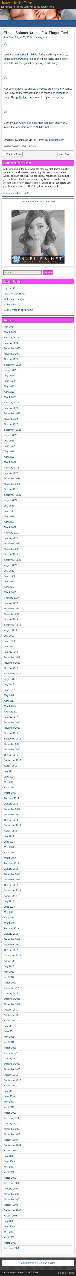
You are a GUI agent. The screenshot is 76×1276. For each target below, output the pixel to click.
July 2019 (9, 635)
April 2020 (9, 587)
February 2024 (11, 337)
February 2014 (11, 863)
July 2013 (9, 901)
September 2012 (12, 955)
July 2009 (9, 1156)
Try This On (10, 288)
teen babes (20, 54)
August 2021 (10, 500)
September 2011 (12, 1015)
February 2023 (11, 402)
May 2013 (9, 912)
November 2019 (12, 614)
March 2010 (10, 1112)
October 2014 (11, 820)
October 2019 (11, 619)
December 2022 (12, 413)
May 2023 (9, 386)
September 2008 (12, 1210)
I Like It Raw (10, 304)
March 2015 (10, 793)
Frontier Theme (66, 1272)
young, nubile (44, 63)
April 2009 (9, 1172)
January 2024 (11, 343)
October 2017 (11, 668)
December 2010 (12, 1064)
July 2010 (9, 1091)
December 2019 (12, 608)
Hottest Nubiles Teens (17, 3)
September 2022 (12, 429)
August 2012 (10, 961)
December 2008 (12, 1194)
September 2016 (12, 738)
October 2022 (11, 424)
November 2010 (12, 1069)
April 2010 (9, 1107)
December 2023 (12, 348)
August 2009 (10, 1150)
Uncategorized (40, 37)
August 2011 (10, 1020)
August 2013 (10, 896)
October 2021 (11, 489)
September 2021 (12, 495)
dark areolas (40, 88)
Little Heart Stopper (14, 299)
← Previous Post (12, 154)
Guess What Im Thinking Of (18, 310)
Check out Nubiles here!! (16, 193)
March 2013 (10, 923)
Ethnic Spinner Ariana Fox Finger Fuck (36, 32)
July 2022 (9, 440)
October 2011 (11, 1009)
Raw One (8, 37)
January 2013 (11, 933)
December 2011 (12, 999)
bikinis (33, 54)
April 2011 (9, 1042)
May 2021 (9, 516)
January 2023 (11, 408)
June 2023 (9, 381)
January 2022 (11, 473)
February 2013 (11, 928)
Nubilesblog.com (54, 139)
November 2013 (12, 879)
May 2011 (9, 1037)
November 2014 (12, 814)
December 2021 (12, 478)
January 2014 (11, 868)
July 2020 (9, 570)
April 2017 (9, 700)
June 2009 (9, 1161)
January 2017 (11, 717)
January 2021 (11, 538)
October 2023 (11, 359)
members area (23, 126)
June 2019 (9, 641)
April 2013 (9, 917)
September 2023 (12, 364)
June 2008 (9, 1226)
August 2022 (10, 435)
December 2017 (12, 657)
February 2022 (11, 467)
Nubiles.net (42, 126)
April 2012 (9, 977)
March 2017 (10, 706)
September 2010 (12, 1080)
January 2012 (11, 993)
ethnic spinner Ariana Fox (18, 58)
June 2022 (9, 446)
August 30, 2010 (23, 37)
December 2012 (12, 939)
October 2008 (11, 1204)
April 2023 (9, 391)
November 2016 (12, 728)
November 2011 (12, 1004)
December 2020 (12, 543)
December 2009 (12, 1129)
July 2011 (9, 1026)
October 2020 (11, 554)
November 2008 (12, 1199)
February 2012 (11, 988)
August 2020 (10, 565)
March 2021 (10, 527)
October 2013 (11, 885)
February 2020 (11, 597)
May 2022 (9, 451)
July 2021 (9, 505)
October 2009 (11, 1139)
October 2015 (11, 755)
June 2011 (9, 1031)
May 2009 (9, 1167)
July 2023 (9, 375)
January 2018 (11, 652)
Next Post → (66, 154)
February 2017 (11, 711)
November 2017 (12, 662)
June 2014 (9, 841)
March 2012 (10, 982)
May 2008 (9, 1232)
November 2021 (12, 484)
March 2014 (10, 858)
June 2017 (9, 690)
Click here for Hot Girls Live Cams (38, 201)
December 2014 (12, 809)
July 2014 (9, 836)
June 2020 (9, 576)
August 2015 (10, 766)
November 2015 (12, 749)
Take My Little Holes (14, 293)
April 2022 (9, 456)
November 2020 (12, 549)
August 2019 (10, 630)
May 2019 (9, 646)
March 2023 (10, 397)
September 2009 (12, 1145)
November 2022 (12, 419)
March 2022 (10, 462)
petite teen (22, 97)
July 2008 (9, 1221)
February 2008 (11, 1248)
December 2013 (12, 874)
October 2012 (11, 950)
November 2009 (12, 1134)
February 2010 (11, 1118)
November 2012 (12, 944)
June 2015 (9, 776)
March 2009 (10, 1177)
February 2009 (11, 1183)
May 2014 (9, 847)
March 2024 (10, 332)
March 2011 (10, 1047)
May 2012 (9, 972)
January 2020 (11, 603)
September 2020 (12, 560)
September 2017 (12, 673)
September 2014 (12, 825)
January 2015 (11, 803)
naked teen (61, 92)
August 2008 (10, 1215)
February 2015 (11, 798)
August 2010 (10, 1085)
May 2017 (9, 695)
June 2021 (9, 511)
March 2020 (10, 592)
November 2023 (12, 354)
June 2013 (9, 906)
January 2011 (11, 1058)
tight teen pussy (53, 122)
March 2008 (10, 1243)
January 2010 (11, 1123)
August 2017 (10, 679)
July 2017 (9, 684)
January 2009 (11, 1188)
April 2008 (9, 1237)
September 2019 (12, 625)
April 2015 (9, 787)
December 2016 (12, 722)
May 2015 (9, 782)
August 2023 (10, 370)
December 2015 (12, 744)
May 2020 (9, 581)
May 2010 (9, 1102)
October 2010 (11, 1074)
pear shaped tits (18, 88)
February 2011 (11, 1053)
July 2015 (9, 771)
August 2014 (10, 831)
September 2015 (12, 760)
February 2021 (11, 532)
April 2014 (9, 852)
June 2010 (9, 1096)
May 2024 (9, 326)
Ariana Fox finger (29, 122)
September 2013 (12, 890)
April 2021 (9, 522)
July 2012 (9, 966)
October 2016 (11, 733)
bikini (65, 58)
